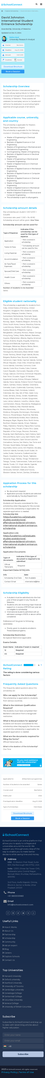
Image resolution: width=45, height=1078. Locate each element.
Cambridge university (14, 990)
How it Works (10, 927)
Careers (7, 953)
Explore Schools (12, 956)
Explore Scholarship (11, 11)
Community (9, 942)
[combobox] (6, 1046)
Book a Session (13, 72)
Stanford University (13, 983)
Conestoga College (13, 993)
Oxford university (12, 979)
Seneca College (11, 1003)
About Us (8, 931)
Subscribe (23, 1054)
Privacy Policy (9, 1072)
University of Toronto (14, 986)
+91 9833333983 (16, 896)
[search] (36, 4)
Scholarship (9, 938)
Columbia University (13, 1000)
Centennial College (13, 996)
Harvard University (12, 976)
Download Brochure (13, 67)
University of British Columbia (17, 1007)
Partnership (9, 934)
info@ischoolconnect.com (20, 905)
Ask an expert (10, 945)
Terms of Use (26, 1072)
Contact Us (9, 960)
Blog (6, 949)
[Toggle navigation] (41, 4)
